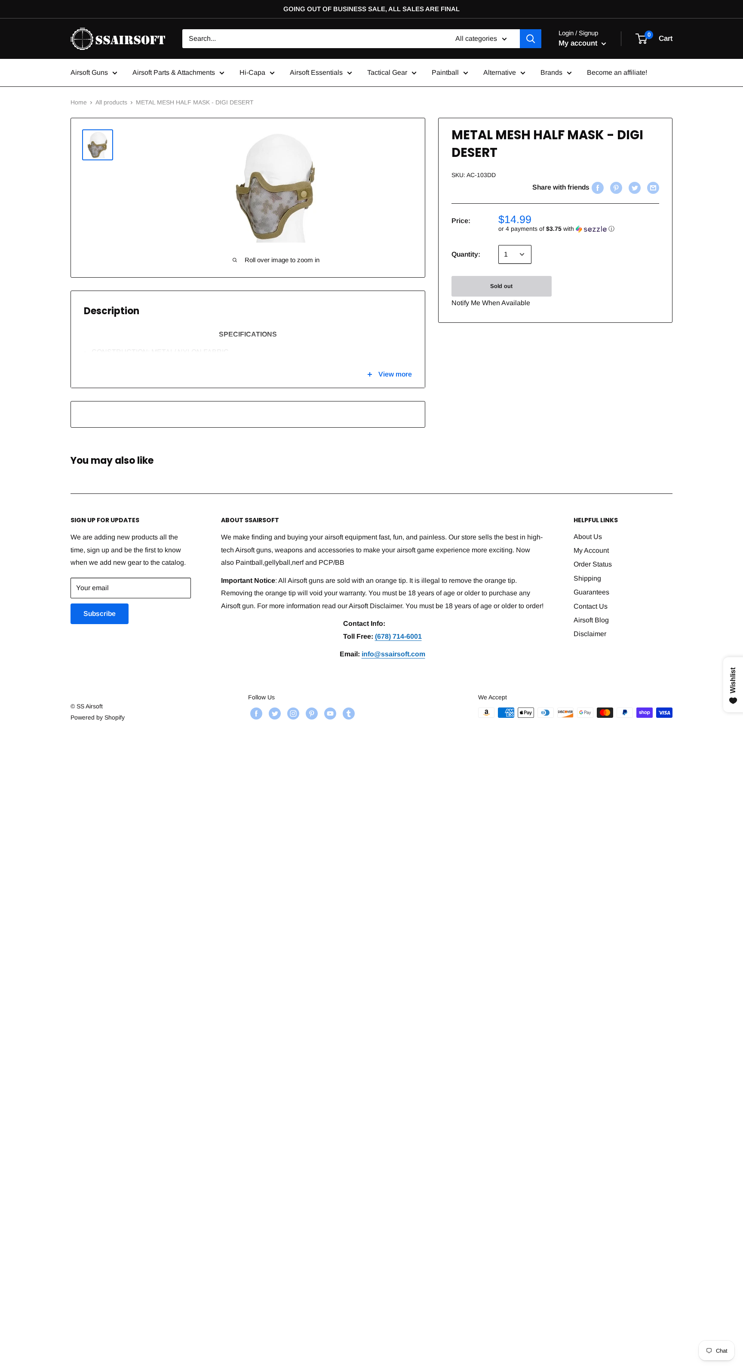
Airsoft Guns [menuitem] (89, 72)
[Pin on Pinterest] (615, 187)
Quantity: (465, 254)
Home (79, 102)
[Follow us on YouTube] (329, 713)
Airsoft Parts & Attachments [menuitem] (173, 72)
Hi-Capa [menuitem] (252, 72)
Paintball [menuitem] (445, 72)
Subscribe (99, 613)
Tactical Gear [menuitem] (387, 72)
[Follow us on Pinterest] (311, 713)
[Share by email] (652, 187)
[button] (578, 229)
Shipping (587, 578)
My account (579, 43)
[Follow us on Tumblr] (348, 713)
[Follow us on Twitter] (274, 713)
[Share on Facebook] (596, 187)
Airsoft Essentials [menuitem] (316, 72)
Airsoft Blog (591, 620)
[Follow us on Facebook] (255, 713)
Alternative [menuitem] (499, 72)
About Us (588, 536)
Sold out (501, 286)
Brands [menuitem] (551, 72)
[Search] (530, 38)
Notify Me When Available (490, 302)
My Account (591, 550)
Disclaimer (590, 633)
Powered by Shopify (98, 717)
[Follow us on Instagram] (292, 713)
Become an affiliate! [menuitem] (617, 72)
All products (111, 102)
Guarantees (591, 592)
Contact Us (591, 606)
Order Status (593, 564)
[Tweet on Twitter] (633, 187)
